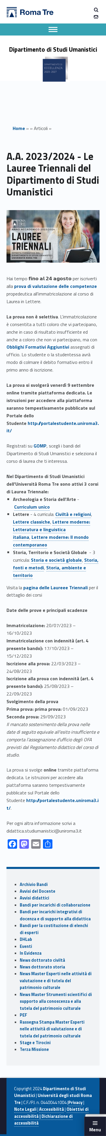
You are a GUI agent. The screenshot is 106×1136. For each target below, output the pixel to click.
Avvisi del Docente (37, 891)
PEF (23, 1015)
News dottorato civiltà (42, 960)
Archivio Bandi (34, 884)
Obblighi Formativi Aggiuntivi (37, 346)
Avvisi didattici (34, 898)
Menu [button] (95, 1129)
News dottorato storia (42, 967)
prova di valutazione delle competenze (55, 286)
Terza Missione (34, 1049)
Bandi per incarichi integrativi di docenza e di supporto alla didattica (55, 915)
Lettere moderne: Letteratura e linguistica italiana (51, 529)
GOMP (40, 445)
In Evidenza (31, 953)
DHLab (26, 939)
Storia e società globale (56, 559)
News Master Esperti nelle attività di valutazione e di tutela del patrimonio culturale (56, 980)
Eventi (26, 946)
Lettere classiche (31, 521)
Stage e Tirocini (35, 1042)
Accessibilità (51, 1109)
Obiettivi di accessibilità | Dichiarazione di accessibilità (51, 1116)
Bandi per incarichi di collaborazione (55, 905)
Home (19, 128)
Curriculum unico (32, 506)
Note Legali (25, 1109)
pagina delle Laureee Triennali (55, 587)
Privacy (75, 1102)
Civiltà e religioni (73, 514)
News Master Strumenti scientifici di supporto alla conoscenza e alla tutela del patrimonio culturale (56, 1001)
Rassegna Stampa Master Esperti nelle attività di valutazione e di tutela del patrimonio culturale (52, 1029)
